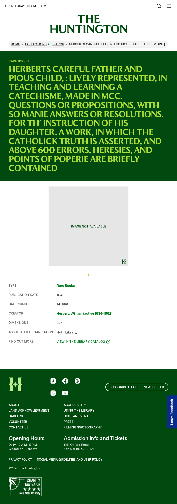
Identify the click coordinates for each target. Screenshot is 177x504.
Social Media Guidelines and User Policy (69, 459)
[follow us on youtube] (65, 393)
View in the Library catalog (81, 342)
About (14, 405)
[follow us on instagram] (53, 393)
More (158, 44)
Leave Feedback (172, 412)
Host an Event (76, 416)
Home (15, 44)
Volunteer (18, 421)
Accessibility (75, 405)
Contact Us (18, 427)
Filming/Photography (83, 427)
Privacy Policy (20, 459)
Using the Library (79, 410)
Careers (16, 416)
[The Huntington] (88, 24)
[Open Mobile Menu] (169, 6)
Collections (36, 44)
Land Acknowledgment (29, 410)
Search (58, 44)
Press (69, 421)
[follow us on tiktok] (53, 381)
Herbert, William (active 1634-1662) (84, 313)
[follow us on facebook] (65, 381)
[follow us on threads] (77, 381)
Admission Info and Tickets (95, 438)
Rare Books (65, 286)
